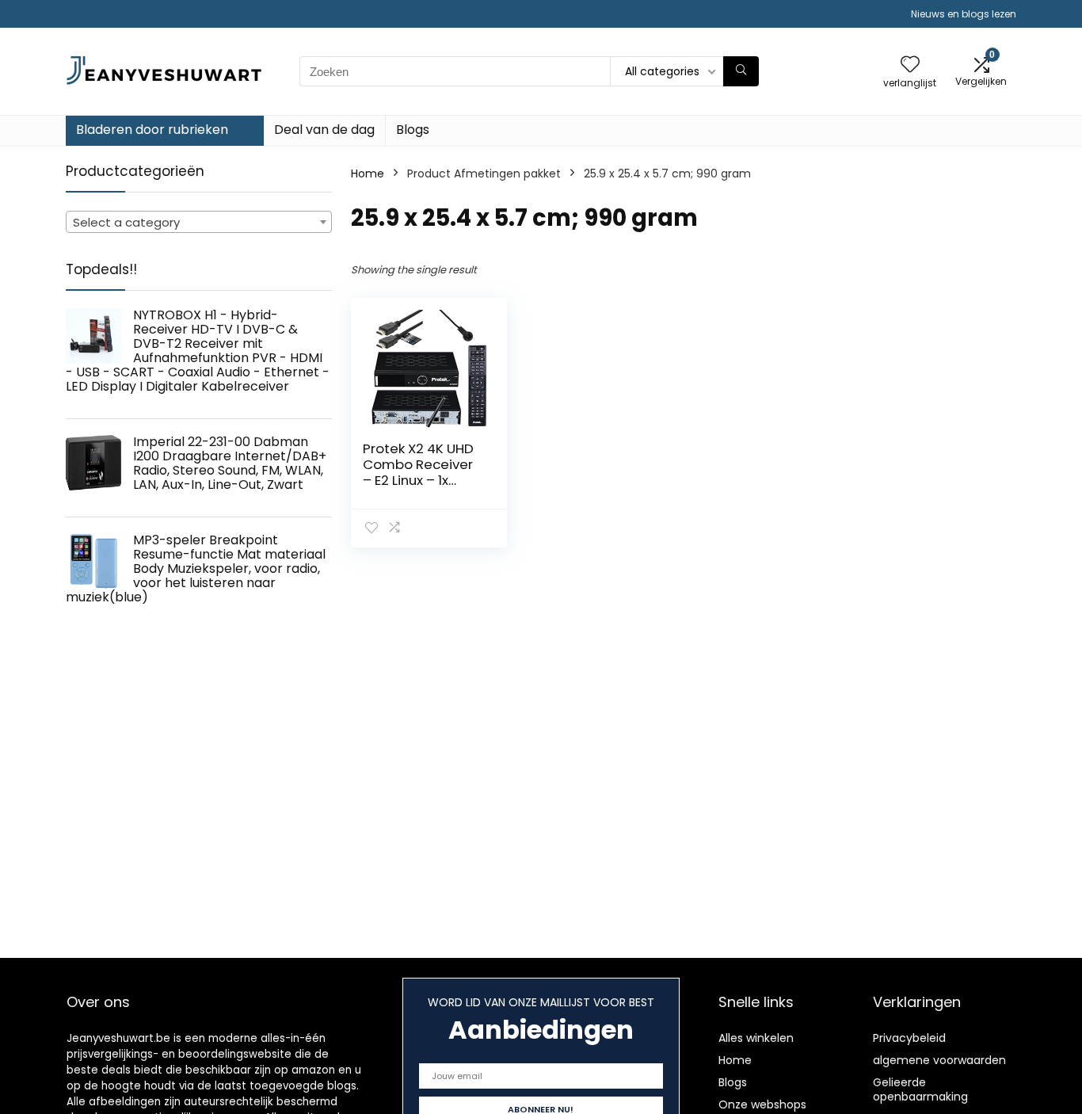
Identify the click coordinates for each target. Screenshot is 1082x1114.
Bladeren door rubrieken (152, 129)
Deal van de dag (324, 129)
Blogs (412, 129)
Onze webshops (762, 1104)
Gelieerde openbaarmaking (920, 1089)
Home (367, 173)
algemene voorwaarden (939, 1060)
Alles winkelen (756, 1038)
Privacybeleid (909, 1038)
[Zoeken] (741, 71)
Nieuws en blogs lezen (963, 14)
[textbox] (199, 223)
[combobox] (199, 222)
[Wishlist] (910, 65)
